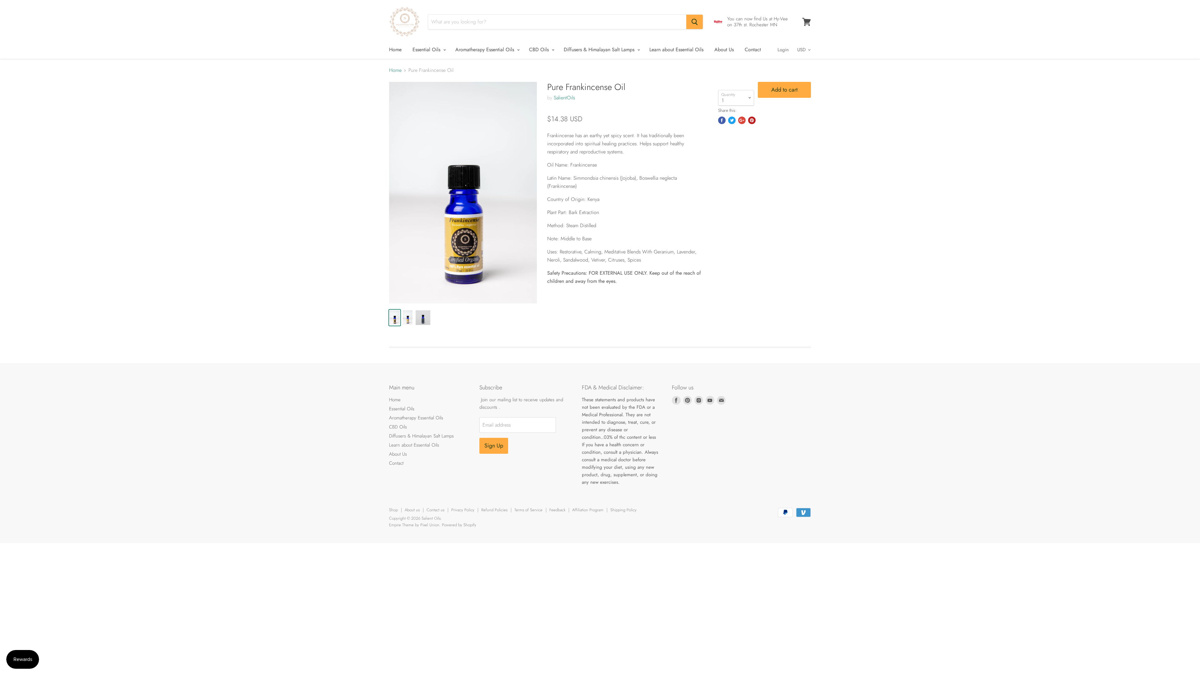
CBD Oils (539, 49)
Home (395, 49)
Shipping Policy (623, 510)
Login (783, 49)
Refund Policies (494, 510)
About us (412, 510)
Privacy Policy (462, 510)
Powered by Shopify (459, 525)
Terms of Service (528, 510)
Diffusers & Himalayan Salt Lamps (600, 49)
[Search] (694, 22)
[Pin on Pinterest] (752, 120)
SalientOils (564, 97)
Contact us (435, 510)
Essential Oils (427, 49)
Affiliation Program (587, 510)
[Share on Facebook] (722, 120)
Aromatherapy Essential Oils (485, 49)
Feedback (557, 510)
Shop (393, 510)
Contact (753, 49)
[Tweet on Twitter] (732, 120)
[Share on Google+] (742, 120)
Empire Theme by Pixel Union (414, 525)
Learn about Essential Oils (676, 49)
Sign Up (493, 446)
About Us (724, 49)
